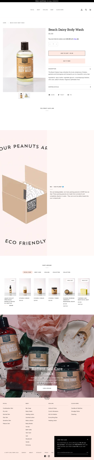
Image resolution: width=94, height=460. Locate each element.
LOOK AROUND (47, 388)
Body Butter (29, 423)
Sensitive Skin (7, 420)
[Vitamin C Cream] (40, 287)
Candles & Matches (76, 408)
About (31, 452)
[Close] (88, 438)
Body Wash (29, 411)
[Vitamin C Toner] (54, 287)
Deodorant (29, 439)
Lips (27, 436)
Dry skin (5, 411)
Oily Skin (5, 417)
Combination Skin (8, 408)
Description (52, 68)
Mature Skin (6, 423)
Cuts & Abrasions (53, 411)
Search (24, 452)
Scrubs (28, 426)
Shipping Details (53, 86)
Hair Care (28, 432)
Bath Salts (29, 429)
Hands (27, 442)
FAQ (52, 452)
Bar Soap (28, 408)
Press (46, 452)
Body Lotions (29, 420)
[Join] (85, 452)
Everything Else (52, 417)
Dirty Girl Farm (10, 452)
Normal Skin (6, 414)
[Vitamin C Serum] (25, 287)
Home (4, 22)
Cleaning (73, 414)
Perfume (28, 445)
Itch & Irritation (52, 414)
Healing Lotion (30, 414)
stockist (39, 452)
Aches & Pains (52, 408)
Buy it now (66, 61)
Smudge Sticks (75, 411)
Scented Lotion (30, 417)
